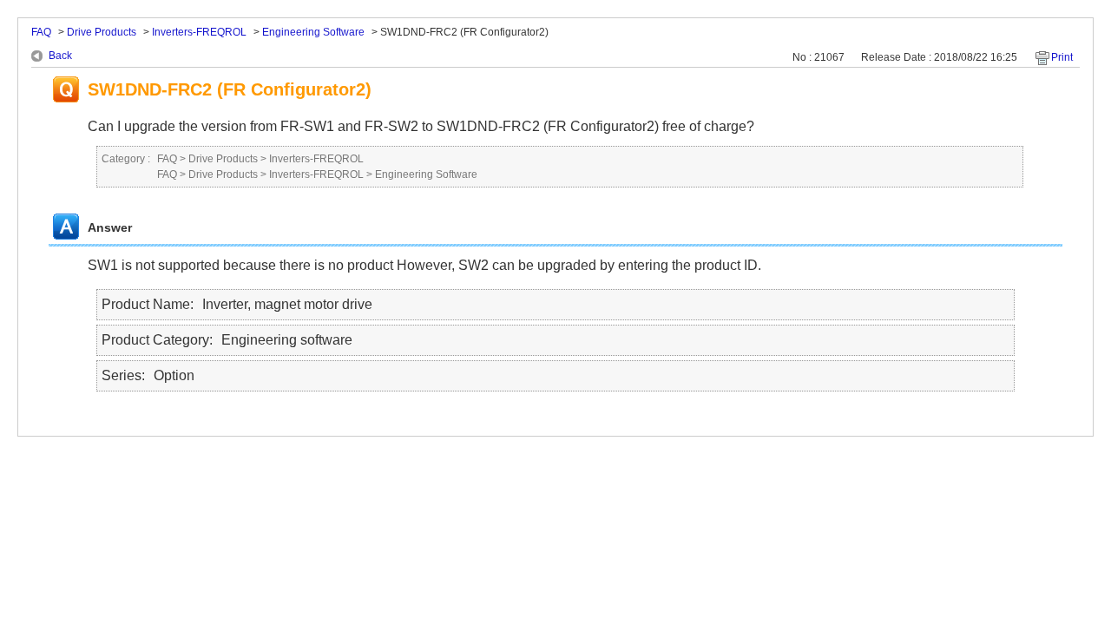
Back (60, 55)
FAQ (41, 32)
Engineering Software (313, 32)
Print (1062, 57)
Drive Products (101, 32)
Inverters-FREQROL (199, 32)
